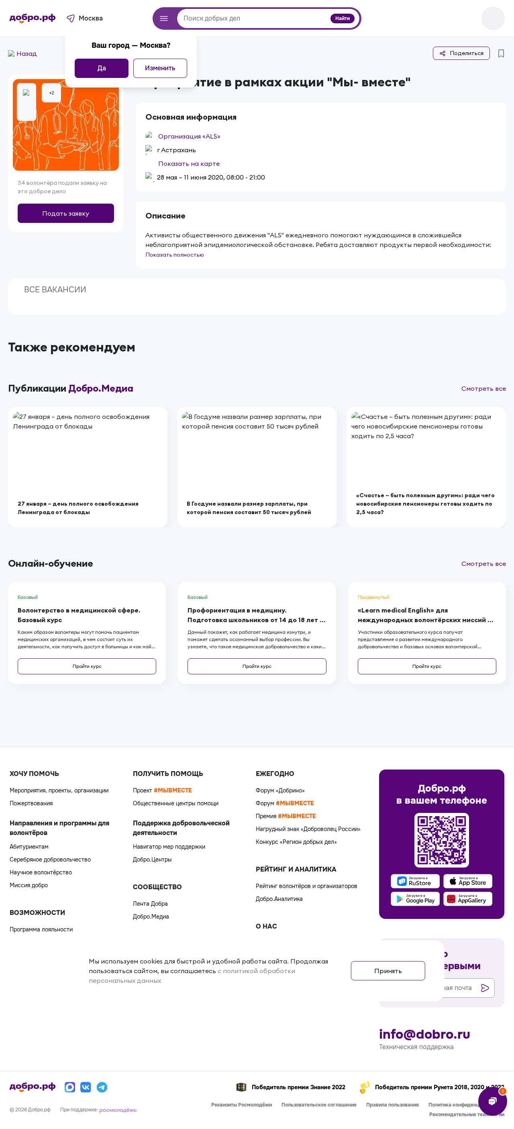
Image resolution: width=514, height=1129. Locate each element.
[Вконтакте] (86, 1087)
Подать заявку (65, 213)
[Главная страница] (32, 18)
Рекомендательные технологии (466, 1114)
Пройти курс (87, 666)
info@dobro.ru (424, 1035)
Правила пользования (392, 1105)
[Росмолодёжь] (118, 1110)
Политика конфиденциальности (466, 1105)
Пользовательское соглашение (319, 1105)
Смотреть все (483, 388)
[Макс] (69, 1087)
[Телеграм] (102, 1087)
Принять (388, 971)
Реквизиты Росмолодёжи (241, 1105)
